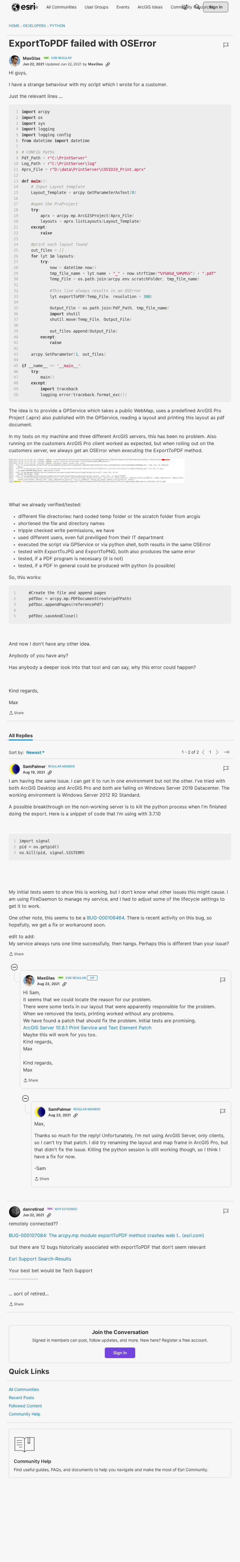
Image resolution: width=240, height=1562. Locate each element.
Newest (33, 752)
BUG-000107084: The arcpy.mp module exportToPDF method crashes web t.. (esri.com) (106, 1235)
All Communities (24, 1389)
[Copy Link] (107, 64)
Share (16, 713)
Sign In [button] (120, 1352)
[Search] (197, 7)
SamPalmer (34, 766)
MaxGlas (31, 58)
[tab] (20, 735)
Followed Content (25, 1405)
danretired (33, 1209)
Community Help (24, 1413)
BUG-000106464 (105, 918)
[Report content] (226, 45)
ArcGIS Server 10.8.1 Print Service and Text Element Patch (87, 1027)
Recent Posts (21, 1397)
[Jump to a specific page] (226, 752)
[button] (96, 471)
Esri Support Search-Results (40, 1259)
